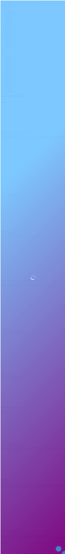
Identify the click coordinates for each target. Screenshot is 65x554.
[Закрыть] (63, 546)
